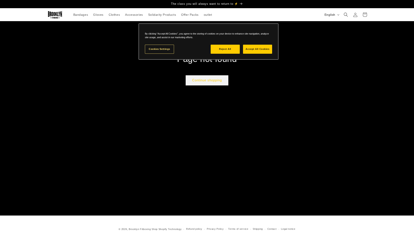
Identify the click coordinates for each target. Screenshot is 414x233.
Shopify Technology (170, 229)
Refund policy (194, 229)
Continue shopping (207, 80)
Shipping (258, 229)
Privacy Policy (215, 229)
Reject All (225, 49)
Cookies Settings (159, 49)
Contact (272, 229)
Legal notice (288, 229)
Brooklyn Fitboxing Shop (143, 229)
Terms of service (238, 229)
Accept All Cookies (257, 49)
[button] (346, 14)
